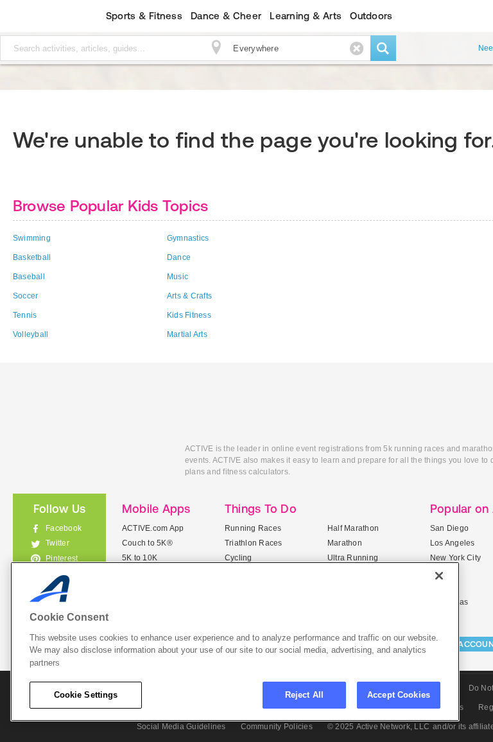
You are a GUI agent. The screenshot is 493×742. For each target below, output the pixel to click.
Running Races (253, 528)
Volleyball (30, 334)
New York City (455, 557)
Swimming (32, 238)
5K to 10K (139, 557)
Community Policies (277, 726)
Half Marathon (353, 528)
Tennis (25, 315)
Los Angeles (452, 543)
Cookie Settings (86, 695)
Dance (179, 257)
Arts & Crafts (189, 295)
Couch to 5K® (147, 543)
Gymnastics (188, 238)
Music (177, 276)
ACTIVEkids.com (89, 463)
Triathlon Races (253, 543)
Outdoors (371, 15)
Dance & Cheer (226, 15)
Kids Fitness (189, 315)
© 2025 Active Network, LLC (378, 726)
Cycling (238, 557)
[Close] (439, 576)
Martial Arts (187, 334)
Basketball (32, 257)
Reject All (304, 695)
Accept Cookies (398, 695)
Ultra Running (352, 557)
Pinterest (62, 558)
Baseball (29, 276)
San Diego (449, 528)
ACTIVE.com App (153, 528)
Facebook (64, 528)
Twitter (57, 543)
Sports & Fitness (144, 15)
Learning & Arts (306, 15)
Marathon (344, 543)
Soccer (25, 295)
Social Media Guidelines (181, 726)
